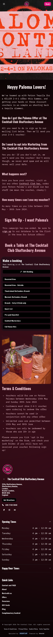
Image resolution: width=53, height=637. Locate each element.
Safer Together (44, 629)
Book (49, 4)
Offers (4, 597)
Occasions (6, 601)
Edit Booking (28, 271)
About (4, 589)
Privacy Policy (22, 629)
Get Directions (9, 500)
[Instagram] (9, 510)
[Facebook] (4, 510)
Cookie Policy (33, 629)
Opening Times (9, 521)
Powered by (33, 633)
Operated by (13, 633)
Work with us (7, 593)
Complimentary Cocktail (11, 613)
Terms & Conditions (10, 629)
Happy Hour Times (10, 568)
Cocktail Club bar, (30, 183)
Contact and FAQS (9, 585)
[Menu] (3, 4)
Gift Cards (6, 605)
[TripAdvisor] (15, 510)
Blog (4, 609)
